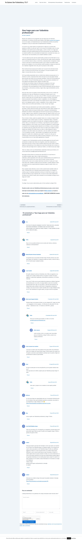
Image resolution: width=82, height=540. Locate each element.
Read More (73, 538)
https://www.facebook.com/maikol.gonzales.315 (37, 481)
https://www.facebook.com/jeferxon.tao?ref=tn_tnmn (38, 403)
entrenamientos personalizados (35, 193)
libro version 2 (48, 190)
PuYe (27, 239)
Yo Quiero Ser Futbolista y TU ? (16, 2)
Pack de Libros (42, 2)
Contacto (74, 2)
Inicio (36, 2)
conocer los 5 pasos (54, 40)
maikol (27, 442)
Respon (28, 232)
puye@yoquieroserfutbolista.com (37, 320)
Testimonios (67, 2)
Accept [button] (69, 538)
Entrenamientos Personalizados (55, 2)
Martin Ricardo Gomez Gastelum (33, 254)
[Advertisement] (41, 13)
